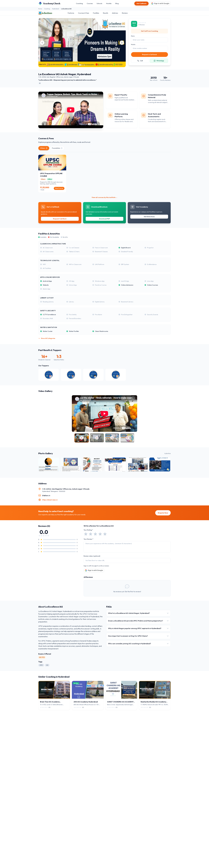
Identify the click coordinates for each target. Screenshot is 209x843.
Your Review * (88, 539)
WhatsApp (160, 61)
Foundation (57, 148)
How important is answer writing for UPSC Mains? (128, 636)
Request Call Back (60, 219)
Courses (90, 3)
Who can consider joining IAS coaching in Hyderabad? (129, 643)
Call (141, 61)
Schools (99, 3)
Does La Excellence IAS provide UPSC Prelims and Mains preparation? (135, 621)
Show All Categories (48, 338)
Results (105, 13)
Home (40, 9)
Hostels (108, 3)
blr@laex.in (46, 495)
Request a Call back (149, 54)
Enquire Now (163, 513)
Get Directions (149, 217)
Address (115, 13)
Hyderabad (55, 9)
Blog (117, 3)
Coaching (79, 3)
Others (43, 148)
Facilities (96, 13)
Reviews (125, 13)
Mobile (133, 44)
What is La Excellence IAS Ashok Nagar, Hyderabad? (129, 613)
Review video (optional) (92, 556)
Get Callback (141, 3)
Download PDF (104, 219)
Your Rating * (88, 530)
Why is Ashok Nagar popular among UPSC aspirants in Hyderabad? (134, 628)
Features (71, 13)
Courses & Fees (83, 13)
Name (133, 36)
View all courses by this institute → (104, 197)
